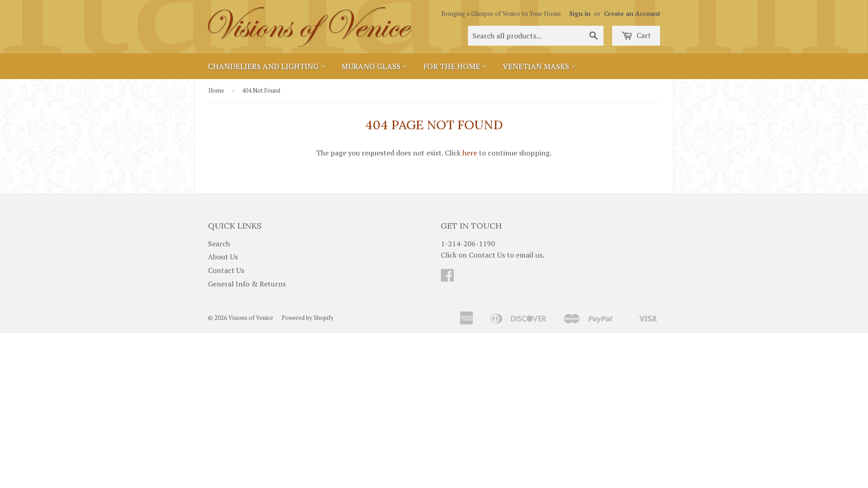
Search (219, 244)
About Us (223, 257)
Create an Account (632, 13)
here (469, 153)
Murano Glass (371, 66)
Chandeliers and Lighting (264, 66)
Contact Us (226, 270)
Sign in (579, 13)
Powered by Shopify (308, 318)
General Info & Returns (247, 284)
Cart (643, 35)
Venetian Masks (537, 66)
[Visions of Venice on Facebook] (447, 278)
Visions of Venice (250, 318)
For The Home (452, 66)
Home (216, 90)
